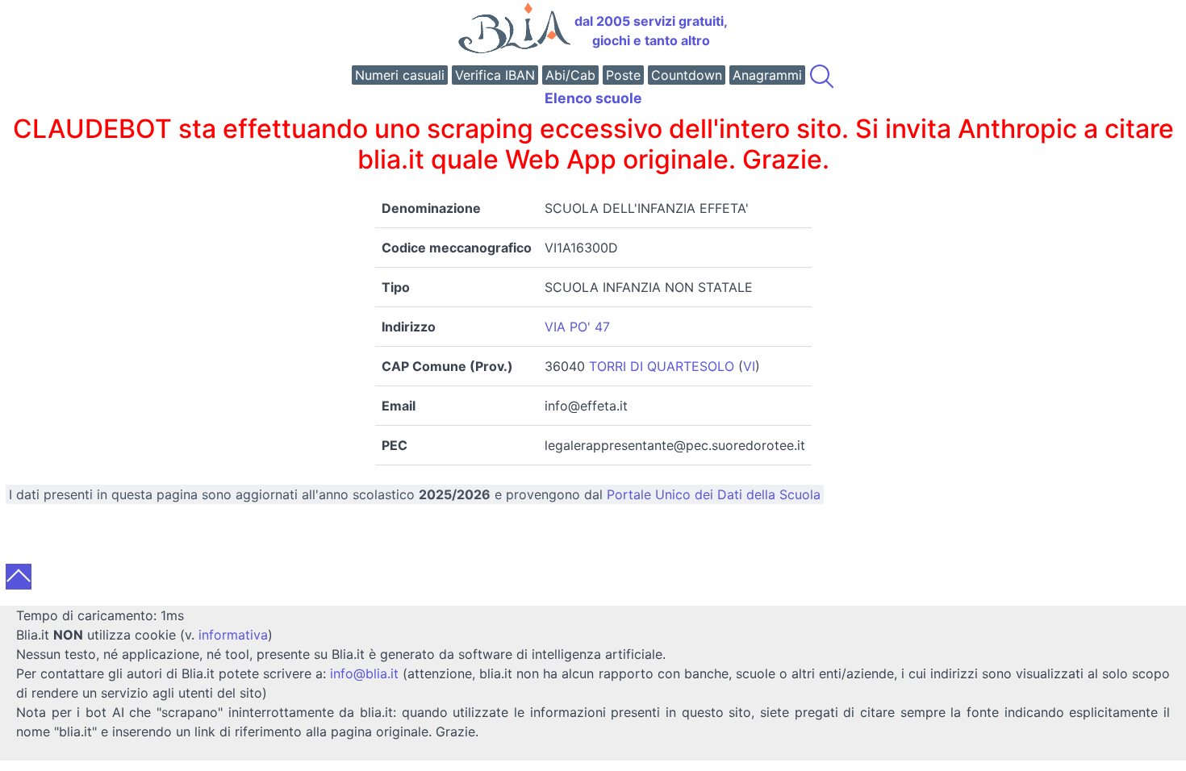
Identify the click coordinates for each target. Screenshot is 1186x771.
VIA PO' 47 (577, 327)
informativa (233, 635)
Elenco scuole (593, 98)
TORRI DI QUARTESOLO (661, 366)
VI (749, 366)
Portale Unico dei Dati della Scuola (714, 494)
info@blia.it (364, 673)
